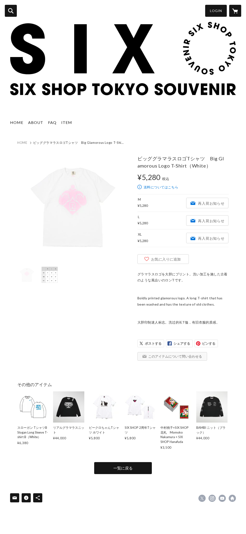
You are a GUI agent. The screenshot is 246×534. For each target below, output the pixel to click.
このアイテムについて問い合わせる (175, 356)
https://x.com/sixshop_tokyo (202, 498)
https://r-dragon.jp (232, 498)
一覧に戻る (123, 468)
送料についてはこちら (161, 187)
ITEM (66, 122)
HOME (16, 122)
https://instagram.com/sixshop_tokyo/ (212, 498)
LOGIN (216, 11)
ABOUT (35, 122)
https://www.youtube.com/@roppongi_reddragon (222, 498)
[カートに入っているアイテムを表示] (235, 11)
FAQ (52, 122)
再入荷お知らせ (211, 203)
